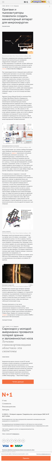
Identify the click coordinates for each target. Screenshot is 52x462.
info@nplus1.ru (15, 434)
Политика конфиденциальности (43, 454)
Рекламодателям (9, 406)
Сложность (6, 403)
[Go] (3, 2)
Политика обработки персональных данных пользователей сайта (18, 450)
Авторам (5, 409)
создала (4, 315)
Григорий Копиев (6, 26)
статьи (4, 68)
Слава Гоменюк (5, 356)
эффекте (14, 153)
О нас (4, 400)
